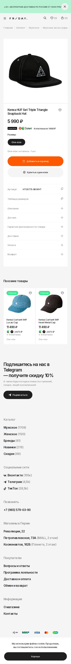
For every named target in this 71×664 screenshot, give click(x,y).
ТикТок (17, 488)
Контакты (11, 613)
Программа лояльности (21, 572)
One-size (16, 142)
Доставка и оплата (17, 579)
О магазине (12, 607)
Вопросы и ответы (17, 566)
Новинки (13, 447)
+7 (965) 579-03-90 (17, 510)
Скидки (12, 454)
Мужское (15, 427)
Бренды (12, 440)
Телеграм (18, 482)
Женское (15, 434)
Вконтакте (19, 475)
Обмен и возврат (16, 585)
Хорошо (35, 656)
